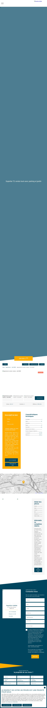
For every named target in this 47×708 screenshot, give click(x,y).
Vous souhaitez (29, 620)
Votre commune (30, 617)
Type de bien (20, 679)
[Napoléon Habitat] (40, 3)
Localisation (33, 679)
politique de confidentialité (39, 652)
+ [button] (1, 475)
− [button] (1, 477)
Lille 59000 (14, 367)
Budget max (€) (8, 683)
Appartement (8, 367)
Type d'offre (6, 679)
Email (28, 608)
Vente (3, 367)
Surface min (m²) (21, 683)
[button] (40, 398)
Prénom (28, 600)
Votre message (29, 625)
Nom (28, 604)
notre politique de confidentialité (11, 701)
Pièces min (34, 683)
